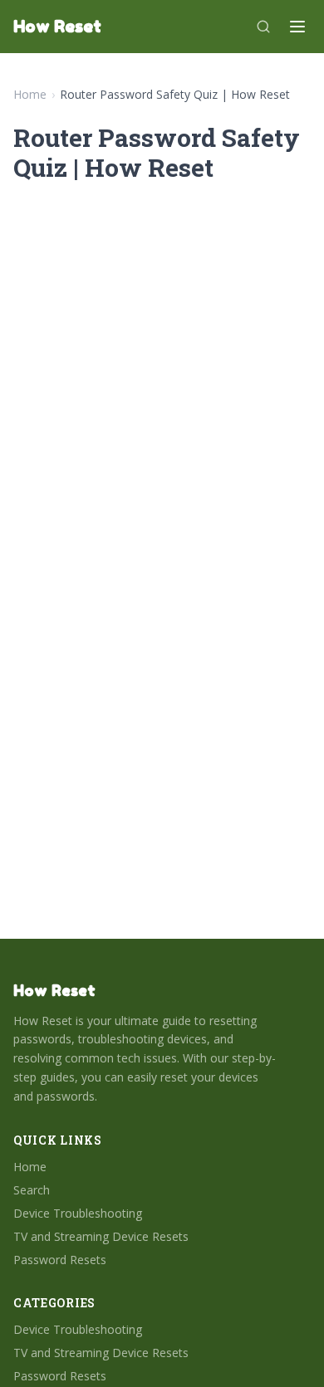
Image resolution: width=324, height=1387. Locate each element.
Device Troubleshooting (77, 1213)
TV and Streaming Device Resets (101, 1236)
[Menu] (297, 26)
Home (30, 94)
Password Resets (59, 1259)
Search (31, 1190)
